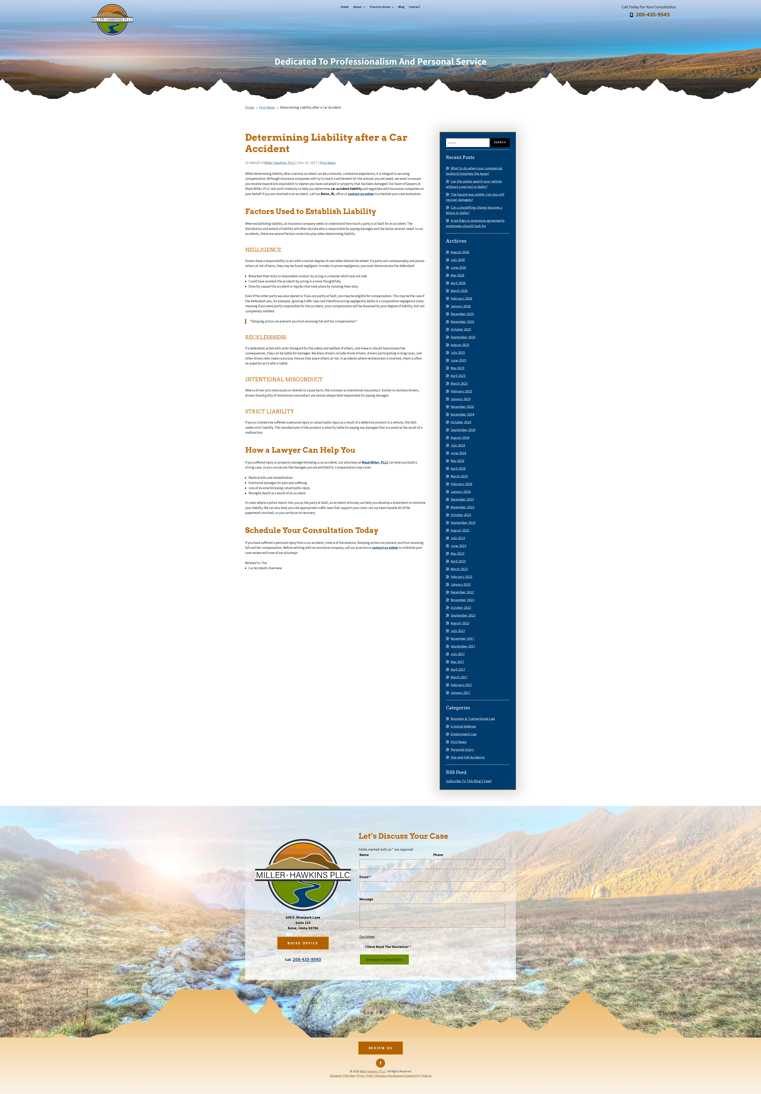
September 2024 (463, 429)
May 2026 (457, 275)
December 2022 (462, 592)
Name (364, 854)
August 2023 (460, 530)
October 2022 (461, 607)
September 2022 (463, 615)
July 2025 (458, 352)
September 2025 (463, 337)
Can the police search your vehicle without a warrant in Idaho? (474, 184)
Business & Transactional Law (473, 718)
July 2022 (458, 630)
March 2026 (459, 290)
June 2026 (458, 267)
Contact (414, 7)
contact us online (361, 194)
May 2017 (457, 661)
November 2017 (462, 638)
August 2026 (460, 252)
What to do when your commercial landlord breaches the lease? (474, 171)
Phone (438, 854)
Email (365, 877)
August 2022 (460, 623)
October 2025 (461, 329)
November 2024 (462, 414)
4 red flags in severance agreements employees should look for (475, 223)
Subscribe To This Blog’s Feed (468, 781)
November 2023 (462, 507)
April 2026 (458, 283)
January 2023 (461, 584)
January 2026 (461, 306)
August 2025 (460, 344)
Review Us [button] (381, 1048)
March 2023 (459, 569)
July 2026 (458, 259)
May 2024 (457, 460)
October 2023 (461, 515)
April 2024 (458, 468)
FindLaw (426, 1076)
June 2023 (458, 545)
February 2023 (461, 576)
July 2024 (458, 445)
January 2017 (460, 692)
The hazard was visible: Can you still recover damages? (475, 197)
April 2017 (458, 669)
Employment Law (464, 734)
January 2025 (461, 399)
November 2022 (462, 600)
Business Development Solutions (396, 1076)
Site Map (349, 1076)
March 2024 (459, 476)
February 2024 (461, 484)
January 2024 (461, 491)
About (357, 7)
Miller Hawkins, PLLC (280, 162)
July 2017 (458, 654)
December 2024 (462, 406)
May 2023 (457, 553)
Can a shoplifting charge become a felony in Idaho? (474, 210)
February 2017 (461, 685)
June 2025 (458, 360)
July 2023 (458, 538)
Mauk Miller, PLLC (375, 462)
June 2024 (458, 453)
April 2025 (458, 375)
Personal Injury (462, 749)
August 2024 (460, 437)
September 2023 (463, 522)
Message (366, 899)
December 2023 (462, 499)
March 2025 (459, 383)
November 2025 (462, 321)
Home (345, 7)
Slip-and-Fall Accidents (468, 757)
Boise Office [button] (303, 943)
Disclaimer (367, 936)
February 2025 (461, 391)
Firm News (328, 162)
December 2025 (462, 314)
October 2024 (461, 422)
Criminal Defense (463, 726)
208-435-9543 (653, 14)
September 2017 (463, 646)
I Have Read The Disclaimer (388, 946)
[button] (757, 1065)
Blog (401, 7)
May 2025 (457, 368)
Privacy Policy (365, 1076)
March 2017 (459, 677)
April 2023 (458, 561)
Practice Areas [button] (380, 7)
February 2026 (461, 298)
